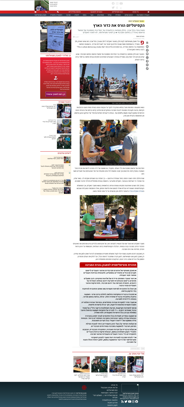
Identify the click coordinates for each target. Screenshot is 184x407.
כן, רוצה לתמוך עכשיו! (55, 94)
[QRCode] (147, 64)
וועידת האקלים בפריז (136, 191)
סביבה (54, 104)
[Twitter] (147, 50)
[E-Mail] (147, 54)
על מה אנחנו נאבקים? (109, 388)
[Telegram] (147, 61)
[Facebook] (147, 46)
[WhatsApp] (147, 57)
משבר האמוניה (52, 135)
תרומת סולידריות (111, 395)
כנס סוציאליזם (112, 390)
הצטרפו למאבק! (96, 12)
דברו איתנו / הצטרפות (109, 393)
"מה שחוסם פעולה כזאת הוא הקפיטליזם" (49, 107)
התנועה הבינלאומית (109, 400)
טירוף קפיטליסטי (52, 120)
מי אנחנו (114, 385)
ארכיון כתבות (112, 403)
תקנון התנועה (112, 405)
